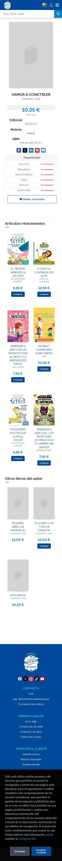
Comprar (17, 294)
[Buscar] (58, 14)
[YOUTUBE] (42, 678)
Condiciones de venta (31, 726)
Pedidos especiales (31, 759)
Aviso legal (31, 721)
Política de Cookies (31, 737)
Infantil (31, 133)
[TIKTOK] (36, 678)
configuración (27, 838)
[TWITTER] (25, 678)
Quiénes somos (31, 754)
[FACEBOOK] (19, 678)
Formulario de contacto (31, 704)
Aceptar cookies (41, 851)
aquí (48, 834)
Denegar (20, 851)
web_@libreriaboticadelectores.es (31, 699)
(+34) (31, 694)
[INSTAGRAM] (31, 678)
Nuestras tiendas (31, 764)
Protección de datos (31, 731)
